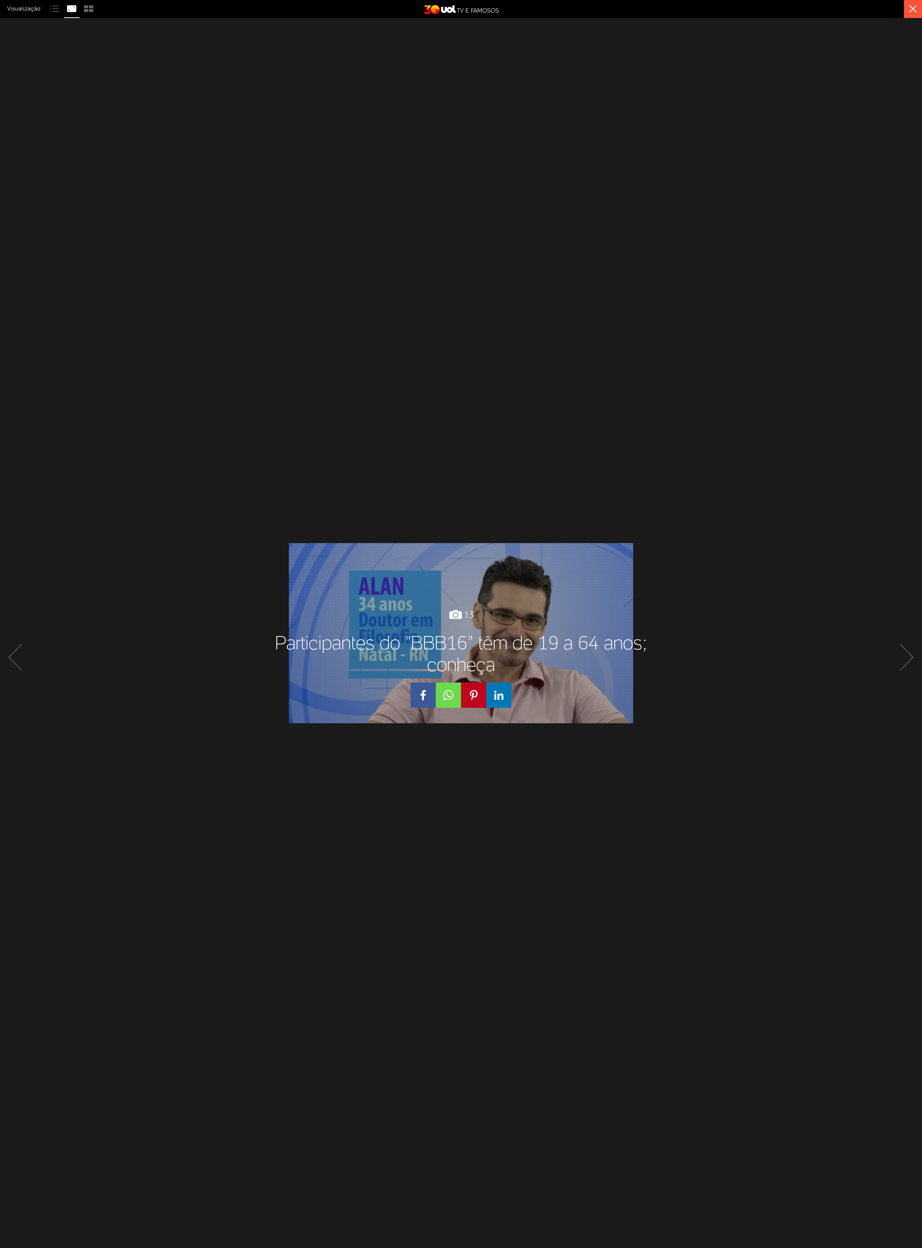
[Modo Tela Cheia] (72, 8)
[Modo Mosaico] (88, 8)
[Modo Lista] (55, 8)
